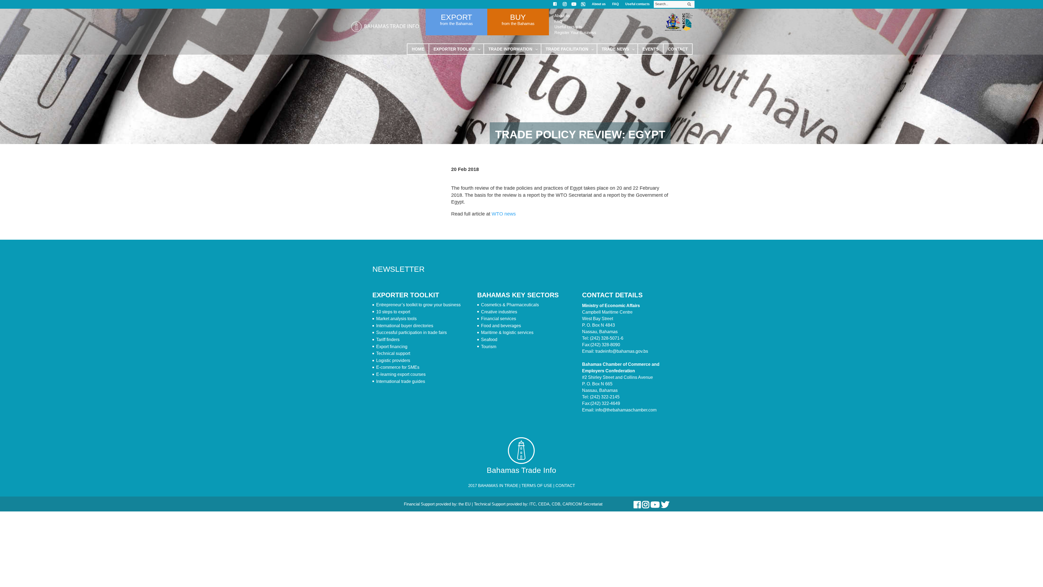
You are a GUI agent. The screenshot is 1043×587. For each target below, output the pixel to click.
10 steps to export (393, 312)
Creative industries (499, 312)
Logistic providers (393, 360)
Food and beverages (501, 325)
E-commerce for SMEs (397, 367)
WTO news (504, 214)
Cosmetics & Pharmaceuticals (510, 304)
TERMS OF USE (537, 485)
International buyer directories (404, 325)
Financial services (498, 318)
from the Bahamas (456, 23)
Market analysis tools (396, 318)
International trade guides (400, 381)
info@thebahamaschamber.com (625, 410)
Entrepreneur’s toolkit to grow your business (418, 304)
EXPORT (456, 17)
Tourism (488, 346)
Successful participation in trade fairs (411, 332)
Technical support (393, 353)
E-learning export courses (401, 374)
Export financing (391, 346)
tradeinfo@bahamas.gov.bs (621, 351)
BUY (518, 17)
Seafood (489, 339)
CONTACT (565, 485)
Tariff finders (388, 339)
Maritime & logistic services (507, 332)
